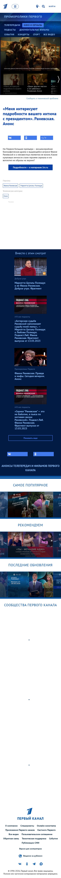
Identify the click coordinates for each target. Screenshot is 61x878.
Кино (6, 196)
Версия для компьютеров (30, 849)
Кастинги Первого (46, 830)
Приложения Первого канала (20, 830)
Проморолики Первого (23, 16)
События (53, 838)
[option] (13, 84)
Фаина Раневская (10, 185)
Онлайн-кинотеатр (46, 825)
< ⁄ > (43, 138)
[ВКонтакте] (14, 138)
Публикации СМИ (30, 842)
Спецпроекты (27, 825)
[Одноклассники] (30, 138)
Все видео (14, 834)
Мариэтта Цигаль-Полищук (31, 185)
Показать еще (30, 438)
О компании (11, 825)
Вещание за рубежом (32, 855)
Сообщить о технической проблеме (42, 98)
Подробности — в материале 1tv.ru (30, 167)
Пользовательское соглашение (37, 834)
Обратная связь (11, 838)
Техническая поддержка (34, 838)
